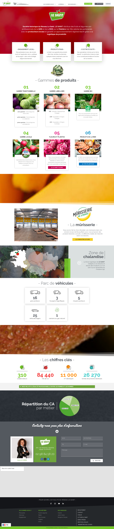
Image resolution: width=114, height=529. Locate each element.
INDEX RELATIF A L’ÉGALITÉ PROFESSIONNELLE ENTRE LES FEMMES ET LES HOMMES (47, 386)
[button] (57, 386)
